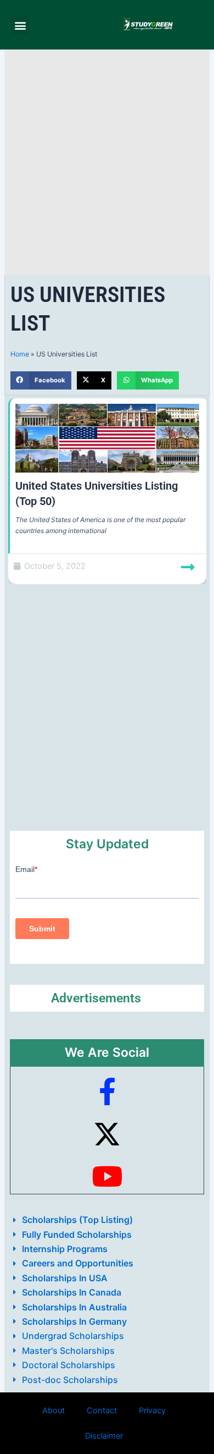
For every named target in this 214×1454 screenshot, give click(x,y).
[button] (20, 25)
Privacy (152, 1410)
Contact (102, 1410)
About (53, 1410)
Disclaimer (104, 1436)
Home (19, 354)
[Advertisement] (107, 162)
